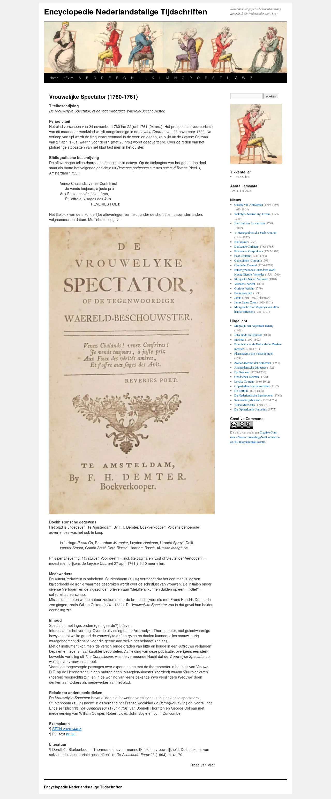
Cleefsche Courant (245, 265)
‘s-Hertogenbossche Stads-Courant (255, 232)
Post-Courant (242, 256)
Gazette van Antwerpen (248, 204)
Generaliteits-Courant (247, 260)
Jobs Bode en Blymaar (248, 335)
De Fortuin (241, 391)
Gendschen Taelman (246, 377)
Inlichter (239, 339)
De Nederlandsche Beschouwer (253, 395)
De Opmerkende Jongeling (250, 409)
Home (54, 77)
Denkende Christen (246, 246)
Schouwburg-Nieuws (247, 400)
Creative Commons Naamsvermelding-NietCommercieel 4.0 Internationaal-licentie (255, 437)
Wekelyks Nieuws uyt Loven (252, 214)
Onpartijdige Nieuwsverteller (252, 386)
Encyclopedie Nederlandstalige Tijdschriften (125, 11)
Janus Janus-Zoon (245, 302)
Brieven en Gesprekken (248, 251)
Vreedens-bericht (244, 283)
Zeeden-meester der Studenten (252, 363)
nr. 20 (71, 733)
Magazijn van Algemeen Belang (253, 325)
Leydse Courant (244, 381)
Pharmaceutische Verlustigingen (253, 353)
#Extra (68, 77)
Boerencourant (243, 293)
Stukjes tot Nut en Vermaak (251, 279)
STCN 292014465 (66, 728)
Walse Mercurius (244, 404)
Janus (237, 297)
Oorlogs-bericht (244, 288)
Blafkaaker (240, 242)
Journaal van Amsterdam (249, 223)
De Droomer (242, 372)
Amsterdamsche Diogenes (250, 367)
